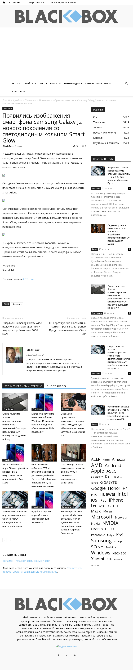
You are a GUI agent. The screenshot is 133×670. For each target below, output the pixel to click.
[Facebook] (58, 655)
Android (113, 465)
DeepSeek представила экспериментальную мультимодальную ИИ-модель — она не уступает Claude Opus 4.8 (73, 424)
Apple (97, 471)
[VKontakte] (74, 655)
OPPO (109, 529)
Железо (54, 83)
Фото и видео (71, 83)
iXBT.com (28, 279)
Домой (6, 100)
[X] (66, 655)
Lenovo (97, 505)
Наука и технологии (96, 83)
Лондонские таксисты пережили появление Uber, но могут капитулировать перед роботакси (14, 519)
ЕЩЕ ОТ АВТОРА (56, 386)
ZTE (109, 559)
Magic (96, 511)
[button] (126, 83)
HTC (94, 494)
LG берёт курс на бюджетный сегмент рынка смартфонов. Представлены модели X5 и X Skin (67, 328)
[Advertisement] (66, 53)
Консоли (17, 91)
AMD (96, 465)
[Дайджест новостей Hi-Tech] (66, 16)
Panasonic (98, 535)
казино (95, 565)
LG (108, 506)
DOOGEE (118, 477)
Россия (118, 559)
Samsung (17, 304)
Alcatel (106, 459)
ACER (95, 459)
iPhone (116, 500)
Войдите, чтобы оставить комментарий (26, 560)
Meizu (107, 511)
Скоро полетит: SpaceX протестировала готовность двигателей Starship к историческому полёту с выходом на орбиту (119, 296)
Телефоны (30, 100)
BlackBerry (97, 476)
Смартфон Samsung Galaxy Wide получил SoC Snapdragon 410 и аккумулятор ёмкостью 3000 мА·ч (22, 328)
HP (125, 488)
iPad (103, 500)
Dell (108, 476)
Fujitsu (94, 482)
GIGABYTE (108, 482)
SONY (97, 547)
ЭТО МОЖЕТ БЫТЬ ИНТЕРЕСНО (23, 386)
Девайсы (28, 83)
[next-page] (10, 540)
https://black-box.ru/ (34, 355)
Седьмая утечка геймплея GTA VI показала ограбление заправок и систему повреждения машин (119, 234)
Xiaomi (97, 558)
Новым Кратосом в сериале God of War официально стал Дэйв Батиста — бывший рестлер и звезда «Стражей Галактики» (71, 522)
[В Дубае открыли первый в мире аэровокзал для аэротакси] (44, 500)
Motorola (121, 517)
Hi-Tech (16, 83)
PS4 (119, 534)
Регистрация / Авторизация (64, 2)
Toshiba (111, 547)
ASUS (112, 471)
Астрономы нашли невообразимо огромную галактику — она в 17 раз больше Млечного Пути (119, 175)
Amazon (119, 459)
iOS (94, 500)
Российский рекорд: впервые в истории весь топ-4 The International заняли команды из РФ (119, 413)
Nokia (95, 523)
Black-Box (7, 146)
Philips (110, 535)
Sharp (118, 541)
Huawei (107, 494)
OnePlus (97, 529)
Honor (114, 488)
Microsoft (102, 517)
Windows (100, 553)
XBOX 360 (119, 553)
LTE (116, 506)
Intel (122, 494)
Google (98, 488)
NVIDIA (110, 523)
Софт (42, 83)
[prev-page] (4, 540)
